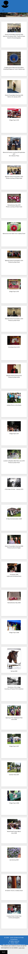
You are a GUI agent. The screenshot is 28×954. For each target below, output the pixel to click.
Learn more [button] (22, 947)
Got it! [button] (3, 952)
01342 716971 (14, 943)
